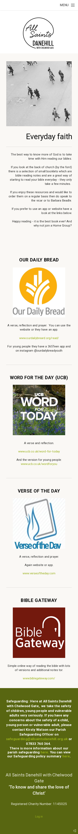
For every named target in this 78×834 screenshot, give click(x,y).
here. (45, 752)
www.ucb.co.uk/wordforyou (39, 464)
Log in (39, 816)
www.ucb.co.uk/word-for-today (39, 451)
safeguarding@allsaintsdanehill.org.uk (37, 739)
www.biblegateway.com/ (39, 678)
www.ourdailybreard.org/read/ (39, 338)
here (65, 756)
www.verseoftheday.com (39, 573)
